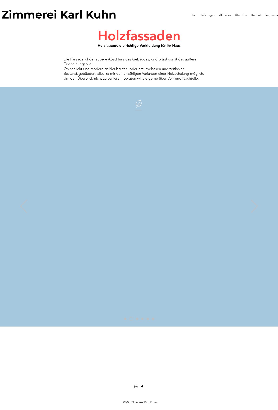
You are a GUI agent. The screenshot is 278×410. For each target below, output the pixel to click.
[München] (125, 319)
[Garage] (131, 319)
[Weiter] (254, 206)
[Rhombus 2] (153, 319)
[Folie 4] (142, 319)
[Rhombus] (148, 319)
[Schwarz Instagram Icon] (136, 387)
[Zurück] (23, 206)
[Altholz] (137, 319)
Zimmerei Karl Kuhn (58, 14)
